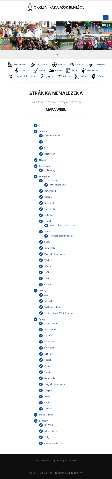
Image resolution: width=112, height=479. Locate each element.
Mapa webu (57, 460)
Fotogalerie (44, 176)
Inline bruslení (50, 180)
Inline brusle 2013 (58, 184)
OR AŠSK (48, 425)
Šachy (47, 241)
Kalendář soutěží (52, 135)
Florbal (47, 221)
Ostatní (47, 284)
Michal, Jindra (50, 431)
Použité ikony (70, 460)
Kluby (46, 437)
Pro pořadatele (46, 414)
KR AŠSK (48, 300)
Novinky (43, 160)
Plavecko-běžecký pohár (61, 235)
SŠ (45, 147)
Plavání (47, 231)
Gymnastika (49, 248)
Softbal (47, 272)
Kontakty (43, 420)
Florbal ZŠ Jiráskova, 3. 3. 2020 (64, 225)
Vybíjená (48, 260)
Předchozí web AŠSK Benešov (58, 313)
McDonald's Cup (52, 307)
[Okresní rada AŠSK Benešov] (56, 7)
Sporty (42, 319)
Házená (47, 266)
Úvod (56, 54)
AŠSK (46, 294)
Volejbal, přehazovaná (54, 254)
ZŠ (45, 141)
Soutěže (43, 131)
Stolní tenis (49, 209)
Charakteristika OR (53, 443)
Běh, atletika (50, 190)
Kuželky (47, 278)
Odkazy (42, 290)
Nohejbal (48, 215)
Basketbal (49, 203)
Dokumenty (49, 153)
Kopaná (48, 196)
